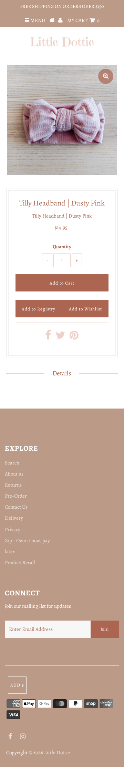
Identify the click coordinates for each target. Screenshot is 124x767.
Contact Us (16, 507)
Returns (13, 484)
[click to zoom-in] (105, 76)
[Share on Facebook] (48, 337)
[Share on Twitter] (60, 337)
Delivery (14, 518)
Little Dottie (57, 752)
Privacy (12, 529)
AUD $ (17, 685)
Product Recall (20, 562)
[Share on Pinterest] (74, 337)
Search (12, 462)
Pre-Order (16, 495)
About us (14, 473)
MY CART (83, 20)
